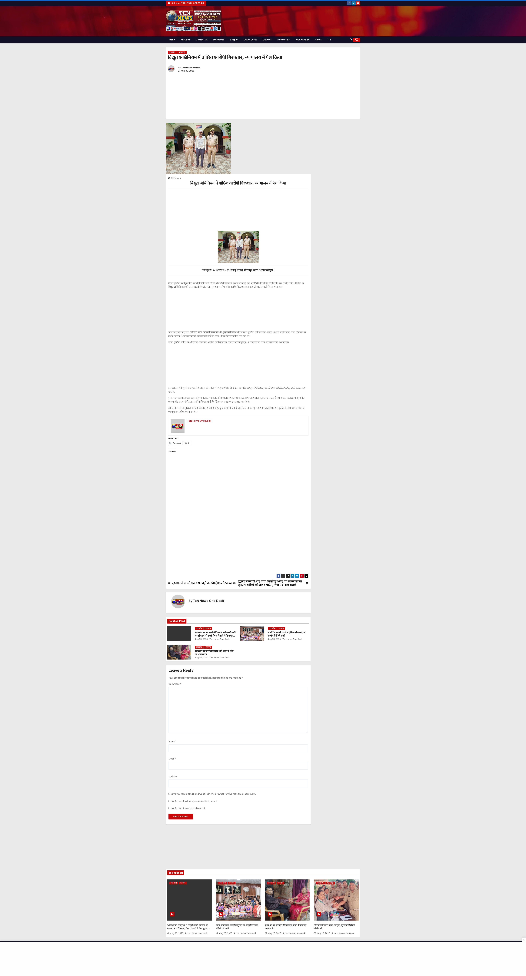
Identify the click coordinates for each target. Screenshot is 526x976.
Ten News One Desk (190, 68)
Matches (267, 39)
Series (318, 39)
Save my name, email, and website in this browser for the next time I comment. (213, 794)
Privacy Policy (302, 39)
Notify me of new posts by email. (188, 808)
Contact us (201, 39)
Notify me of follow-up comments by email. (194, 801)
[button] (351, 39)
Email (172, 758)
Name (172, 741)
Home (172, 39)
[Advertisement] (263, 96)
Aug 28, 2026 (201, 639)
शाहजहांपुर (182, 52)
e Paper (234, 39)
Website (172, 776)
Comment (174, 684)
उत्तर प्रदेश (172, 52)
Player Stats (284, 39)
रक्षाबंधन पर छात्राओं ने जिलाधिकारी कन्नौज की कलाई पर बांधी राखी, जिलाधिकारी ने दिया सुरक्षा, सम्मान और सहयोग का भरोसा (215, 635)
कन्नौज (208, 628)
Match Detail (250, 39)
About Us (185, 39)
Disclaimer (218, 39)
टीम (329, 39)
